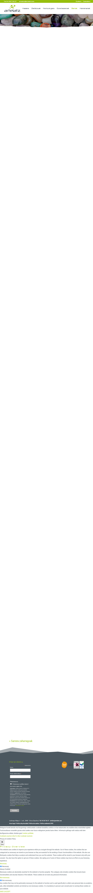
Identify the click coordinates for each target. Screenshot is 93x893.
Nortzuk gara (48, 8)
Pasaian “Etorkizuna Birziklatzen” (35, 361)
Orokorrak (23, 87)
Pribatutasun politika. (20, 805)
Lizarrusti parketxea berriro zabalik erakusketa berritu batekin (45, 435)
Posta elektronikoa (16, 774)
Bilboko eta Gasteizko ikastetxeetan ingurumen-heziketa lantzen (46, 289)
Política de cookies (34, 823)
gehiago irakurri (16, 99)
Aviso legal (12, 823)
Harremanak (85, 8)
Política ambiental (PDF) (46, 823)
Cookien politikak (27, 833)
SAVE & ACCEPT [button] (5, 891)
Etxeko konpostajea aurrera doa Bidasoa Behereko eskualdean (40, 581)
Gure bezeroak (63, 8)
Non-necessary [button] (4, 877)
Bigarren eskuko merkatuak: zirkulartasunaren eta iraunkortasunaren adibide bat (44, 83)
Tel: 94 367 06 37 (10, 1)
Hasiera (25, 8)
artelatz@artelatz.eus (56, 820)
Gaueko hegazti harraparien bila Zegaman (41, 508)
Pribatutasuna (14, 781)
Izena (11, 767)
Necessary (5, 866)
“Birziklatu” (19, 654)
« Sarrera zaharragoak (20, 741)
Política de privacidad (22, 823)
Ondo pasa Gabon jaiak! (28, 726)
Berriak (74, 8)
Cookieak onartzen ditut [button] (7, 836)
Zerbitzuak (36, 8)
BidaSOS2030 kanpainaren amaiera (37, 215)
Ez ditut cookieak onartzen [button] (24, 836)
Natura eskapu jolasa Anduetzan (34, 143)
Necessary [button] (3, 864)
